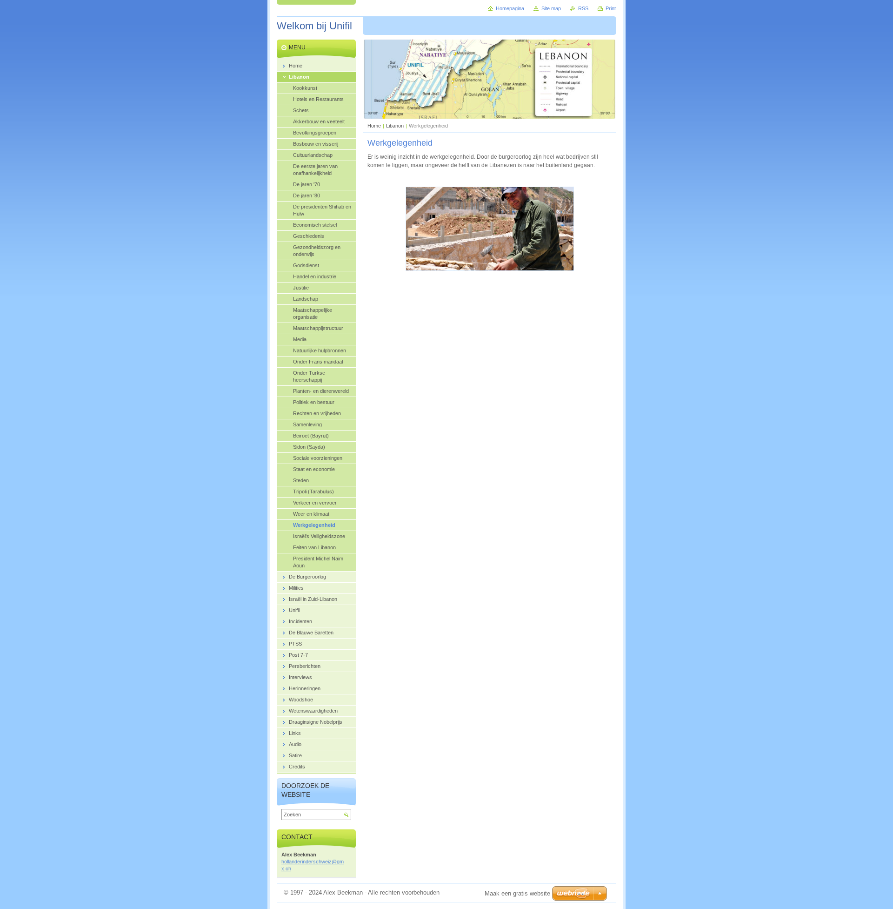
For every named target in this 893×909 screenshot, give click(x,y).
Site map (551, 8)
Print (611, 8)
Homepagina (510, 8)
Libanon (395, 125)
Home (374, 125)
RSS (583, 8)
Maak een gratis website (517, 893)
